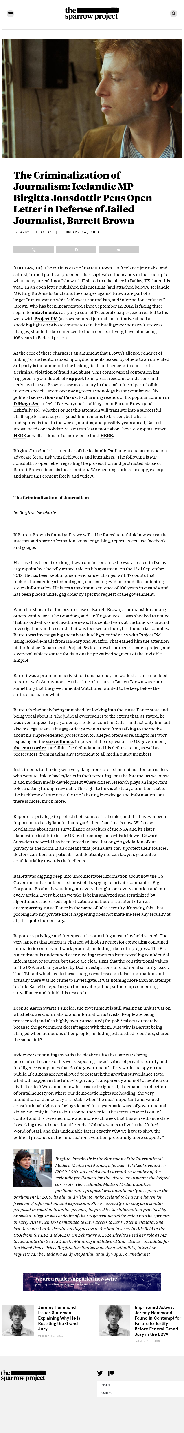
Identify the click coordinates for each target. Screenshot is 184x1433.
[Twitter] (99, 1373)
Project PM (46, 318)
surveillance (59, 741)
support (75, 378)
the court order (29, 747)
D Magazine (26, 403)
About (105, 1385)
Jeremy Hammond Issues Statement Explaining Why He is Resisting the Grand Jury (59, 1318)
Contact (107, 1393)
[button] (10, 13)
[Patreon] (111, 1373)
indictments (44, 312)
